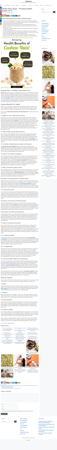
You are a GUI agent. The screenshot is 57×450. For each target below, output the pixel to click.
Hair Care (12, 5)
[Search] (54, 12)
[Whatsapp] (11, 15)
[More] (19, 15)
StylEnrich (28, 1)
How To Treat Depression (6, 386)
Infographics (44, 33)
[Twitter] (3, 15)
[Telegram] (18, 15)
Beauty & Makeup (7, 5)
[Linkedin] (6, 15)
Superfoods (36, 5)
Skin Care (43, 36)
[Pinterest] (8, 15)
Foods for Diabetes (15, 385)
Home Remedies (30, 5)
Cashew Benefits (4, 385)
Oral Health (12, 386)
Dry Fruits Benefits (9, 385)
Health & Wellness (23, 5)
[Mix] (10, 15)
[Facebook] (1, 382)
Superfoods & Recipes (46, 38)
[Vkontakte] (13, 15)
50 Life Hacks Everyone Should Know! (7, 387)
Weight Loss (17, 5)
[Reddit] (5, 15)
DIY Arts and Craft (47, 5)
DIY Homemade (45, 26)
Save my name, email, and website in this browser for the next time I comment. (17, 411)
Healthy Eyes (20, 385)
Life (42, 35)
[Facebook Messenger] (14, 15)
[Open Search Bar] (52, 5)
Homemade (41, 5)
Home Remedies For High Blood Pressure (28, 385)
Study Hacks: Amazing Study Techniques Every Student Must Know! (11, 388)
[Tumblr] (16, 15)
